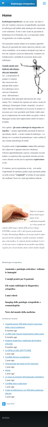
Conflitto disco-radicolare (16, 384)
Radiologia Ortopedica (23, 4)
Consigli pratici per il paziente (19, 279)
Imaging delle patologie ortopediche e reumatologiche (23, 303)
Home (7, 370)
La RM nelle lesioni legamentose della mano (24, 334)
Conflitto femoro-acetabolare (17, 357)
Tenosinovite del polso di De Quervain (21, 364)
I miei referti (11, 295)
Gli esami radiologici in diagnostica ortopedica (22, 287)
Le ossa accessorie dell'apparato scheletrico (24, 377)
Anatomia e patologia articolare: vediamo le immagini (25, 270)
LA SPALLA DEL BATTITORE (18, 350)
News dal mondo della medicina (20, 312)
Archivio (5, 418)
